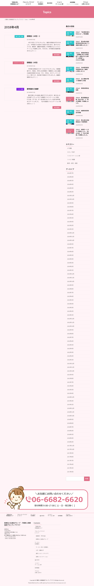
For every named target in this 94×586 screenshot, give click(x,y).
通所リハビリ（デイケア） (42, 553)
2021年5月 (70, 389)
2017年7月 (70, 460)
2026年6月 (70, 177)
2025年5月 (70, 218)
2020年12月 (70, 397)
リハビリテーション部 (73, 156)
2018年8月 (70, 423)
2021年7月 (70, 382)
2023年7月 (70, 292)
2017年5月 (70, 468)
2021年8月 (70, 378)
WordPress (37, 583)
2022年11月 (70, 322)
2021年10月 (70, 371)
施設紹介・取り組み (41, 536)
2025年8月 (70, 207)
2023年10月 (70, 281)
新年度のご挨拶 (32, 89)
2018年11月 (70, 412)
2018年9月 (70, 419)
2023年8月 (70, 289)
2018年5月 (70, 434)
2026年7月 (70, 173)
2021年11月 (70, 367)
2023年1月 (70, 315)
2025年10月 (70, 199)
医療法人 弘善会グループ (42, 539)
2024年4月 (70, 259)
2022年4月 (70, 348)
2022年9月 (70, 330)
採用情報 (60, 515)
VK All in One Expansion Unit (59, 583)
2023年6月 (70, 296)
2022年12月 (70, 319)
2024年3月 (70, 263)
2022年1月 (70, 360)
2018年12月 (70, 408)
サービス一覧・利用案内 (42, 547)
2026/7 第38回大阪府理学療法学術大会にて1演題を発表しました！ (82, 43)
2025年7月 (70, 210)
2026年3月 (70, 188)
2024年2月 (70, 266)
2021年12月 (70, 363)
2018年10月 (70, 416)
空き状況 (42, 515)
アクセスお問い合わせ (69, 515)
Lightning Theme (46, 583)
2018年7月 (70, 427)
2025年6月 (70, 214)
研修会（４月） (32, 62)
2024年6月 (70, 251)
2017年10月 (70, 449)
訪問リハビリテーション (42, 556)
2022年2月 (70, 356)
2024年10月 (70, 240)
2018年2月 (70, 442)
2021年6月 (70, 386)
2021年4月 (70, 393)
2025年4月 (70, 221)
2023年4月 (70, 304)
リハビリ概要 (71, 159)
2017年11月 (70, 445)
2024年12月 (70, 233)
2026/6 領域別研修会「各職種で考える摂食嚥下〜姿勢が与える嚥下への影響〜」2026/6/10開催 (82, 56)
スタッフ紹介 (71, 152)
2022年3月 (70, 352)
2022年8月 (70, 333)
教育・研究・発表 (72, 163)
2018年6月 (70, 430)
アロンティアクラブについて (22, 515)
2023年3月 (70, 307)
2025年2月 (70, 225)
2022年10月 (70, 326)
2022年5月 (70, 345)
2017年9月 (70, 453)
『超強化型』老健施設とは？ (10, 515)
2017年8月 (70, 457)
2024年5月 (70, 255)
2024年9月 (70, 244)
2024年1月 (70, 270)
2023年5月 (70, 300)
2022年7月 (70, 337)
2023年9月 (70, 285)
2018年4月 (70, 438)
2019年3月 (70, 401)
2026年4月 (70, 184)
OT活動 (69, 148)
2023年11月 (70, 277)
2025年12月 (70, 195)
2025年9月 (70, 203)
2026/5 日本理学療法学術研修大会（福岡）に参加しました (82, 69)
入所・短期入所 (40, 550)
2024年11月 (70, 236)
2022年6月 (70, 341)
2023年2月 (70, 311)
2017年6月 (70, 464)
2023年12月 (70, 274)
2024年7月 (70, 248)
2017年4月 (70, 472)
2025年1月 (70, 229)
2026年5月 (70, 180)
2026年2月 (70, 192)
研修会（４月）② (33, 36)
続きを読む (57, 54)
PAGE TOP (90, 566)
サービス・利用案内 (33, 515)
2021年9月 (70, 375)
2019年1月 (70, 404)
